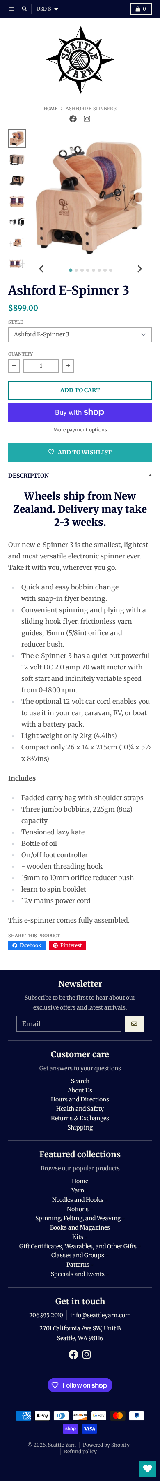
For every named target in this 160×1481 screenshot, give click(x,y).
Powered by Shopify (106, 1445)
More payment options (80, 430)
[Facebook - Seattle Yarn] (73, 118)
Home (50, 108)
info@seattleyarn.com (100, 1315)
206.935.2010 (46, 1315)
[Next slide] (139, 269)
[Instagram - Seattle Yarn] (87, 118)
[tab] (70, 270)
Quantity (20, 354)
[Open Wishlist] (147, 1469)
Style (15, 322)
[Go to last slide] (41, 269)
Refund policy (80, 1451)
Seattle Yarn (62, 1445)
